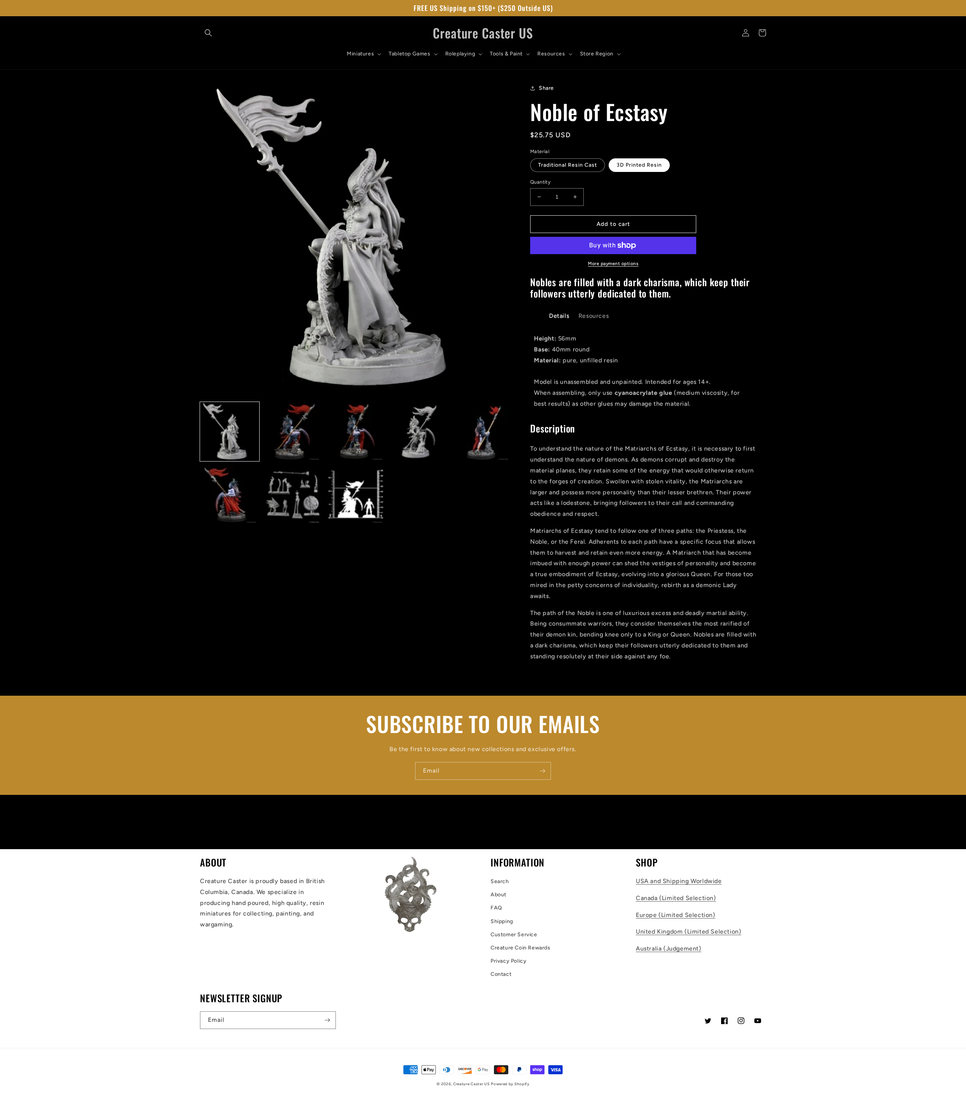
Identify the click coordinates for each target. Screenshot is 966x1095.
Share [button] (546, 88)
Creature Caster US (471, 1083)
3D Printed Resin (639, 165)
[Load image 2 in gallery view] (292, 431)
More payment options (613, 263)
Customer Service (514, 934)
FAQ (496, 908)
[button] (208, 33)
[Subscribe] (542, 771)
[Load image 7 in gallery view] (292, 494)
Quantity (540, 182)
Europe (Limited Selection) (675, 915)
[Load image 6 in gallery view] (229, 494)
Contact (501, 974)
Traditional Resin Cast (567, 165)
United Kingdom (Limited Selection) (688, 931)
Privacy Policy (508, 961)
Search (500, 881)
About (498, 894)
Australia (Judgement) (668, 948)
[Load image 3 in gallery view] (355, 431)
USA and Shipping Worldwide (679, 881)
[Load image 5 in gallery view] (481, 431)
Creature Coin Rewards (521, 948)
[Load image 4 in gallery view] (418, 431)
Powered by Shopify (510, 1083)
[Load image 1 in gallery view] (229, 431)
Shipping (502, 921)
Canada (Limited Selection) (676, 898)
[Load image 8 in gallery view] (355, 494)
